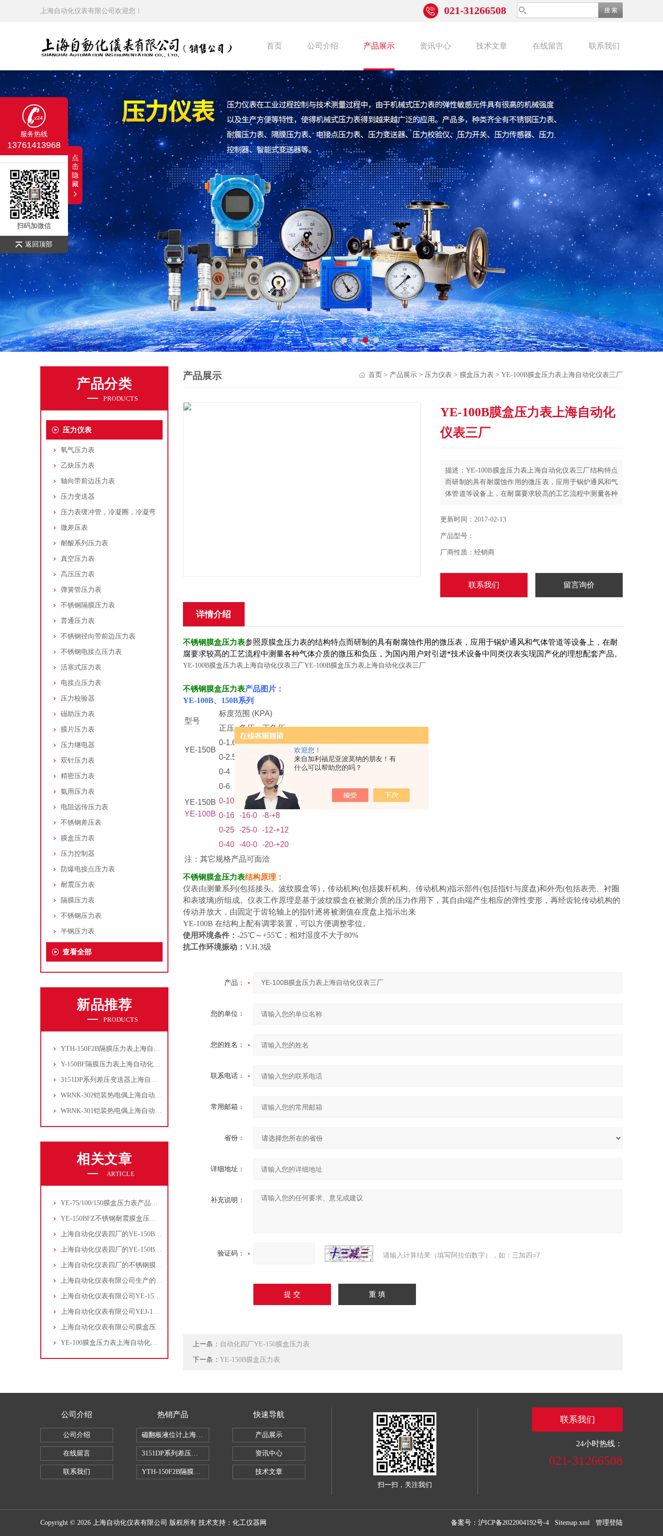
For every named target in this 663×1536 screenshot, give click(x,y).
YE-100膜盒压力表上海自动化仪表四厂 (119, 1342)
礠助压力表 (78, 714)
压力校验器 (78, 698)
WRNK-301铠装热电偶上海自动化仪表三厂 (125, 1110)
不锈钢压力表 (81, 915)
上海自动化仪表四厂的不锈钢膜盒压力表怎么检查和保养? (147, 1265)
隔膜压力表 (78, 900)
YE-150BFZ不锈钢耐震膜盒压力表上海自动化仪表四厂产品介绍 (156, 1218)
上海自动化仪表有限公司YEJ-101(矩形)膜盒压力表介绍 (143, 1311)
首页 (274, 46)
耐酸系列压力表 (84, 543)
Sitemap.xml (572, 1522)
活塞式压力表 (81, 667)
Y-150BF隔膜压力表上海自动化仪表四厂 (121, 1064)
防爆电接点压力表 (88, 869)
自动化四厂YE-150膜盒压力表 (265, 1344)
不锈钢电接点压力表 (91, 651)
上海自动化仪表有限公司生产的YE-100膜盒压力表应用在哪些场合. (161, 1280)
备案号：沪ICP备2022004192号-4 (500, 1522)
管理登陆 (609, 1522)
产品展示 (379, 46)
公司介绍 (322, 46)
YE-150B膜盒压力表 (250, 1359)
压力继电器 (78, 745)
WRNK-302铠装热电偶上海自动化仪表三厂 (125, 1095)
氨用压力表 (78, 791)
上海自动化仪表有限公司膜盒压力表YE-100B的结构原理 (145, 1327)
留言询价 (579, 585)
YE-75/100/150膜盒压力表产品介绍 (113, 1203)
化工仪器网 (249, 1522)
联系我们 (604, 46)
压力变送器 (78, 496)
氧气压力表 (78, 450)
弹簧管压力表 (81, 589)
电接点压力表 (81, 682)
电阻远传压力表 (84, 807)
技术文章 (491, 46)
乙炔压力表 (78, 465)
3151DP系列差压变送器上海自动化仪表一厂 (126, 1079)
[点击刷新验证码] (349, 1253)
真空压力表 (78, 558)
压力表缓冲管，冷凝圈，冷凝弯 (108, 512)
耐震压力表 (78, 884)
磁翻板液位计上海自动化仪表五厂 (175, 1434)
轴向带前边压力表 (88, 481)
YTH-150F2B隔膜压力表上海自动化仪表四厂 (127, 1048)
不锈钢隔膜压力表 (88, 605)
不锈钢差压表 (81, 822)
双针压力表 (78, 760)
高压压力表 (78, 574)
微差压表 (74, 527)
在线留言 (548, 46)
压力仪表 (77, 430)
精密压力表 (78, 776)
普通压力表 (78, 620)
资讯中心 (435, 46)
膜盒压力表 (78, 838)
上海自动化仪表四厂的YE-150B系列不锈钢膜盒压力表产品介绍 (155, 1249)
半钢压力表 (78, 931)
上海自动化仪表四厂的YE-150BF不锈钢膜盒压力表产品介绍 (150, 1234)
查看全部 (77, 952)
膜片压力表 (78, 729)
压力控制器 (78, 853)
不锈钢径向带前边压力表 (98, 636)
